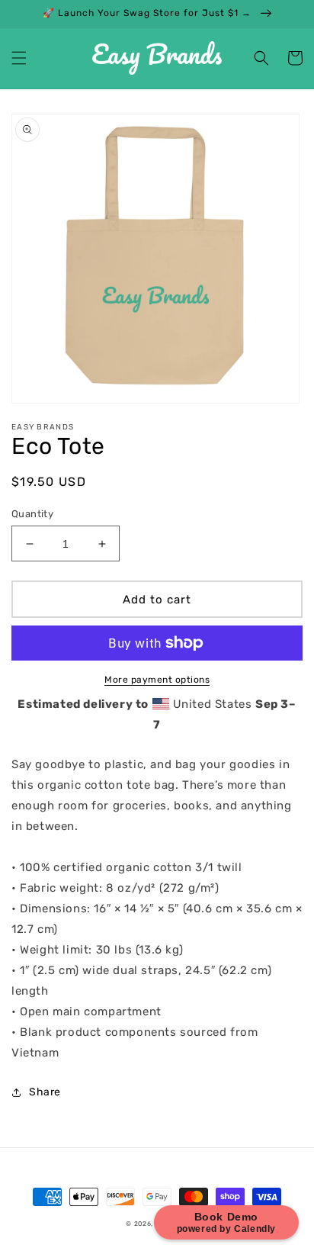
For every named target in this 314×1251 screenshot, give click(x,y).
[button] (19, 58)
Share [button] (45, 1091)
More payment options (157, 679)
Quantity (32, 513)
